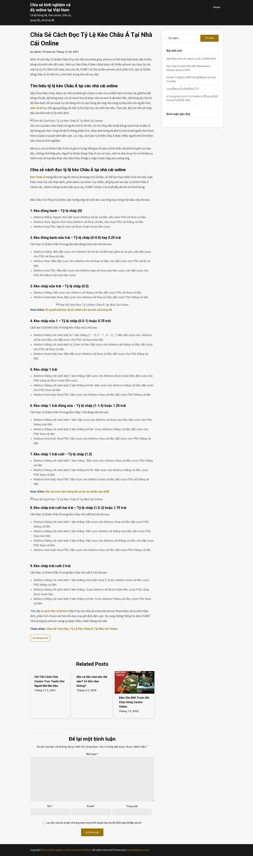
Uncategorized (40, 638)
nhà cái (34, 108)
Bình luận (92, 754)
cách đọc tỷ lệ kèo (55, 611)
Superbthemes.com (138, 850)
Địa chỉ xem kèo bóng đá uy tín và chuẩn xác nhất (77, 491)
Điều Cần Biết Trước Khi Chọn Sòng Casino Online (134, 702)
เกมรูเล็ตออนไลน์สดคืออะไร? (182, 88)
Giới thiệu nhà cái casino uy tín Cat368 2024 (191, 58)
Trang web (132, 806)
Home (216, 7)
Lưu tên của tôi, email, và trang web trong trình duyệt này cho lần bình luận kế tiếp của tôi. (94, 822)
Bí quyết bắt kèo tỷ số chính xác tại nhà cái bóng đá (79, 309)
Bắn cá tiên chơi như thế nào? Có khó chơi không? (92, 681)
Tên (50, 806)
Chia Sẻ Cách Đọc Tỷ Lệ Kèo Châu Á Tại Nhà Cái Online (82, 628)
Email (91, 806)
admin (37, 51)
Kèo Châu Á (37, 177)
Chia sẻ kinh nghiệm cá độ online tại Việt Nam (66, 850)
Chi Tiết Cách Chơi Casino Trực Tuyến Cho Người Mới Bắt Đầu (49, 681)
